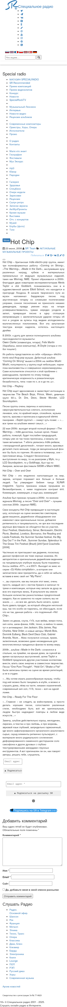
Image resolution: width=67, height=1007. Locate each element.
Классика (14, 940)
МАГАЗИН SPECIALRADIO (24, 79)
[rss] (22, 44)
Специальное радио (35, 6)
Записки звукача (18, 205)
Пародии (14, 175)
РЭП (11, 967)
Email (6, 877)
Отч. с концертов (18, 219)
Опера (13, 937)
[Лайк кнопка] (4, 259)
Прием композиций (20, 86)
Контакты (14, 144)
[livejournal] (22, 27)
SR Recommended (19, 82)
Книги (12, 957)
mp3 (11, 168)
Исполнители (16, 130)
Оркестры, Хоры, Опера (23, 127)
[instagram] (22, 38)
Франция (14, 923)
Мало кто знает (18, 151)
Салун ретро (16, 202)
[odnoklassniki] (21, 24)
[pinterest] (22, 41)
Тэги (11, 229)
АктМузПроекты (18, 209)
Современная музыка (21, 978)
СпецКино (15, 188)
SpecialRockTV (17, 100)
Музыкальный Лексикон (22, 106)
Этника (13, 930)
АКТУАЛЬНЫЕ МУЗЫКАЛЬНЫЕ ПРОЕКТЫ (29, 250)
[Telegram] (22, 14)
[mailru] (22, 31)
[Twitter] (22, 10)
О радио (14, 140)
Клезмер (14, 947)
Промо (13, 134)
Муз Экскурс (16, 161)
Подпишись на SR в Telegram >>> (35, 810)
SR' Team (30, 248)
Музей (12, 222)
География (15, 154)
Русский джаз (16, 971)
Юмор (12, 171)
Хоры (12, 974)
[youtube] (22, 34)
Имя (6, 870)
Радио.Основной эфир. (18, 911)
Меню (6, 240)
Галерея (14, 181)
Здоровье (14, 185)
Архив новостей (11, 986)
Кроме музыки (17, 212)
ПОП (12, 964)
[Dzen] (22, 21)
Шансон (13, 916)
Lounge (13, 960)
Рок (11, 920)
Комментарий (12, 835)
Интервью (15, 110)
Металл (13, 926)
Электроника (16, 954)
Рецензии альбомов (20, 117)
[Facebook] (46, 255)
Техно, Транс (16, 933)
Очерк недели (17, 192)
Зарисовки (15, 195)
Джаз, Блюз (15, 943)
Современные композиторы (25, 123)
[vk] (22, 17)
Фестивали (15, 158)
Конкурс (13, 93)
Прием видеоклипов (20, 89)
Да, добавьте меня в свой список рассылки (32, 889)
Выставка (14, 216)
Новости (14, 96)
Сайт (5, 883)
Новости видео (17, 113)
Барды (13, 950)
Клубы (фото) (17, 226)
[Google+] (51, 255)
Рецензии (14, 199)
